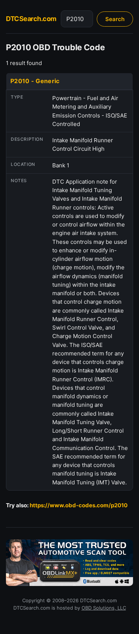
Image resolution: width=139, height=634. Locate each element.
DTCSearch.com (31, 19)
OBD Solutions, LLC (104, 608)
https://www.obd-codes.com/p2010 (79, 505)
